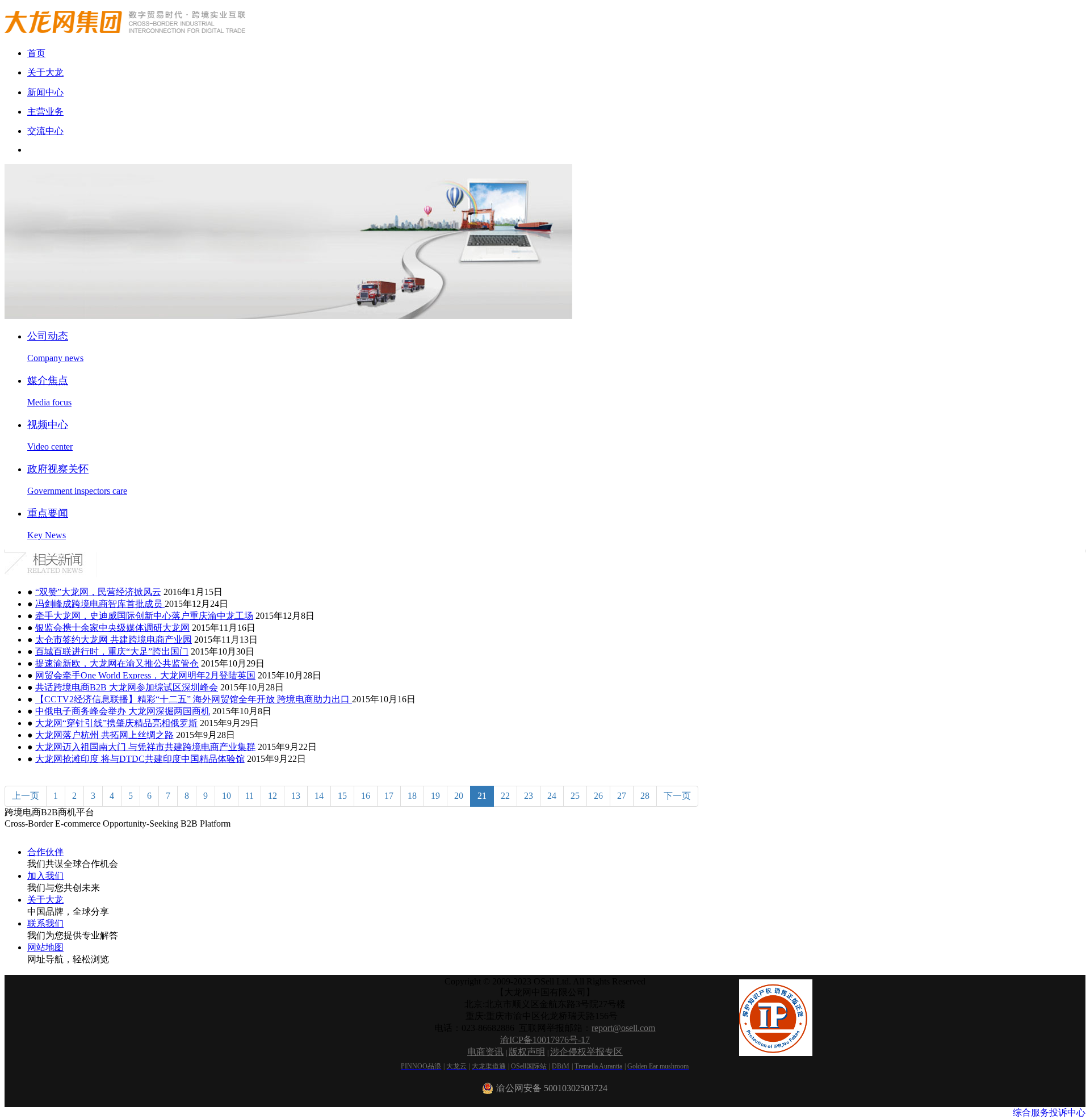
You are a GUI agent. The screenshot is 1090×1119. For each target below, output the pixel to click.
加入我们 (45, 876)
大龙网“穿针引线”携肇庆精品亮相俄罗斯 (116, 723)
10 (226, 796)
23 (528, 796)
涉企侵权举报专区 (586, 1052)
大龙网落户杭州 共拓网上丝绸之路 (104, 735)
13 (295, 796)
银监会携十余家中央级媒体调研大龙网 (112, 627)
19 (435, 796)
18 (412, 796)
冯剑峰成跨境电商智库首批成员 (100, 604)
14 (319, 796)
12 (272, 796)
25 (575, 796)
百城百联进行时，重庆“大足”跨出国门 (111, 651)
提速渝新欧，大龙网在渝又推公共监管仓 (117, 663)
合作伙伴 (45, 852)
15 (342, 796)
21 (482, 796)
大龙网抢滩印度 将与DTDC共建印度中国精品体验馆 (140, 759)
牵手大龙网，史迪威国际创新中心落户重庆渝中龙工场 (144, 616)
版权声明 (527, 1052)
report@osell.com (623, 1028)
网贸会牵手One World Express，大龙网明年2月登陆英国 (145, 675)
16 (365, 796)
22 (505, 796)
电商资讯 (485, 1052)
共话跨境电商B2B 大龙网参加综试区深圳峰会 (126, 687)
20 (458, 796)
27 (621, 796)
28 (644, 796)
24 (551, 796)
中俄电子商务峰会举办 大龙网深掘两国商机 (122, 711)
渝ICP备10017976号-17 (545, 1040)
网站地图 (45, 947)
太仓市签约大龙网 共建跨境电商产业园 (113, 639)
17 (388, 796)
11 (249, 796)
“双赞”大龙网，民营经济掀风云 (98, 592)
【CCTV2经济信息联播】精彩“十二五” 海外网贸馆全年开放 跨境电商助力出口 (193, 699)
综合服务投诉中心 (1049, 1112)
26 (598, 796)
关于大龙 (45, 899)
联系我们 (45, 923)
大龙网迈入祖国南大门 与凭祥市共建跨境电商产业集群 (145, 747)
